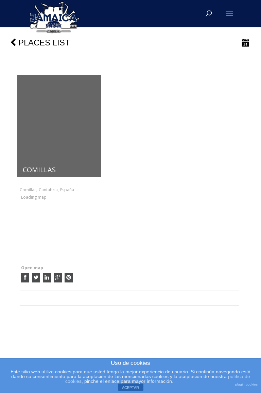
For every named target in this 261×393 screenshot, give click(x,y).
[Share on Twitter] (36, 277)
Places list (43, 42)
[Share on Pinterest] (69, 277)
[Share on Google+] (58, 277)
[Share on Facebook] (25, 277)
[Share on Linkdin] (47, 277)
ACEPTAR (130, 388)
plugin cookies (246, 384)
